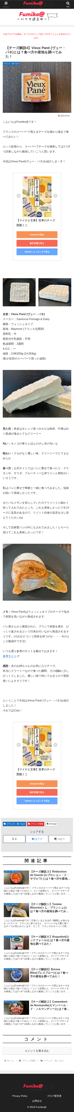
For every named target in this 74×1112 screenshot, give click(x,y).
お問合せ (37, 1100)
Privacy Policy (19, 1096)
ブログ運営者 (54, 1096)
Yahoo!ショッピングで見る (37, 252)
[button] (60, 839)
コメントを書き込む (37, 1050)
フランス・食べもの (16, 824)
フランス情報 (37, 824)
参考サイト (10, 656)
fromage (53, 824)
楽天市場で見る (37, 243)
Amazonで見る (37, 234)
